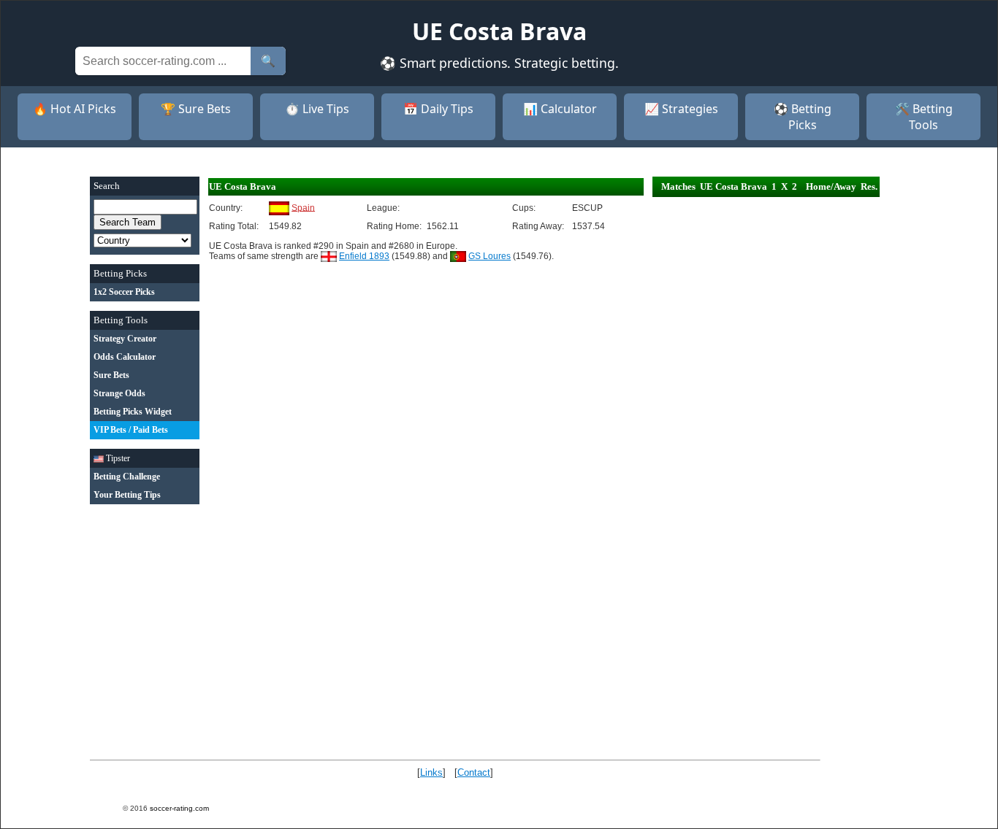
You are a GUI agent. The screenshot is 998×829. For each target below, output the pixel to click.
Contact (473, 772)
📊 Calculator (560, 109)
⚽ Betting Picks (802, 117)
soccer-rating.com (179, 808)
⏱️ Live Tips (317, 109)
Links (431, 772)
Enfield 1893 (364, 256)
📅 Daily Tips (438, 109)
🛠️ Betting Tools (924, 117)
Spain (303, 207)
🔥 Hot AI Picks (74, 109)
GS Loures (489, 256)
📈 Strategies (681, 109)
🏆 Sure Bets (196, 109)
